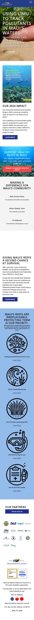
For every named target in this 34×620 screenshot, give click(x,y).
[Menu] (29, 3)
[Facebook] (12, 599)
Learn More (17, 360)
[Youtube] (22, 599)
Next (27, 244)
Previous (6, 244)
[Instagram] (17, 599)
